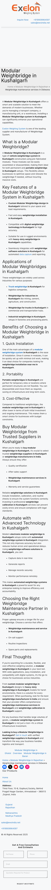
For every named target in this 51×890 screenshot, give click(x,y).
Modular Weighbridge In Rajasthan (31, 87)
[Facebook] (4, 767)
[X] (10, 767)
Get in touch (21, 735)
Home (10, 87)
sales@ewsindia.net (10, 822)
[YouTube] (16, 767)
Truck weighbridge (17, 286)
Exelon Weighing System (14, 128)
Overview (17, 753)
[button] (25, 27)
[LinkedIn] (21, 767)
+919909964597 (9, 828)
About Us (6, 781)
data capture (25, 254)
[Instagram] (27, 767)
